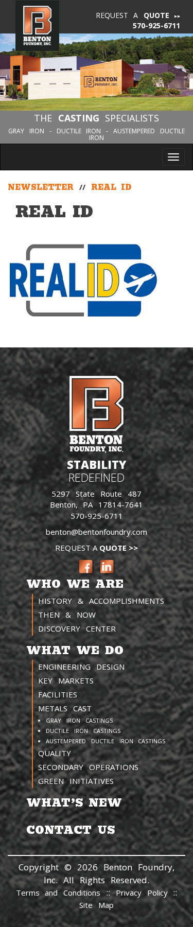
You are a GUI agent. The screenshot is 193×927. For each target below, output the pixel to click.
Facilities (57, 694)
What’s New (74, 802)
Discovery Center (77, 628)
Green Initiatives (76, 781)
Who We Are (75, 583)
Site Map (96, 905)
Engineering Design (81, 666)
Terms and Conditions (58, 892)
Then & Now (67, 614)
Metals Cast (65, 708)
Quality (54, 753)
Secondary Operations (88, 767)
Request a (133, 15)
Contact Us (70, 829)
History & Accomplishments (101, 601)
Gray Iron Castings (79, 720)
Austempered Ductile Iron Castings (105, 741)
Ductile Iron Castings (83, 730)
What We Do (75, 650)
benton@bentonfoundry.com (96, 532)
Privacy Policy (144, 892)
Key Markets (66, 680)
